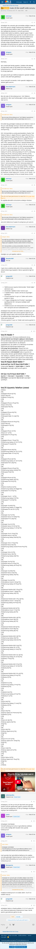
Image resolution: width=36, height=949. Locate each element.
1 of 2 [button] (12, 917)
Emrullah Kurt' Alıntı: (7, 114)
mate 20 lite (21, 10)
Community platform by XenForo (15, 940)
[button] (2, 2)
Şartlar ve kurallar (12, 935)
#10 (34, 331)
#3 (34, 93)
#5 (34, 185)
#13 (34, 841)
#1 (34, 22)
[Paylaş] (32, 23)
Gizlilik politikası (22, 935)
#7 (34, 233)
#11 (34, 801)
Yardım (29, 935)
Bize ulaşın (4, 935)
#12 (34, 821)
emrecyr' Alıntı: (6, 875)
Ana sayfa (3, 937)
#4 (34, 111)
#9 (34, 282)
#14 (34, 871)
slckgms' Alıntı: (6, 237)
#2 (34, 59)
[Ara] (34, 2)
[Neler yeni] (30, 2)
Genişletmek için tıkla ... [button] (18, 251)
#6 (34, 211)
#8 (34, 265)
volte (26, 10)
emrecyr (4, 10)
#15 (34, 905)
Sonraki (18, 917)
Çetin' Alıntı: (5, 844)
